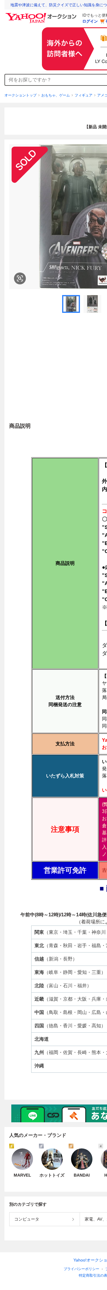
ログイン (90, 21)
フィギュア (83, 95)
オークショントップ (20, 95)
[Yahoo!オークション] (41, 14)
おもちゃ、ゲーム (55, 95)
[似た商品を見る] (20, 278)
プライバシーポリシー (81, 1269)
